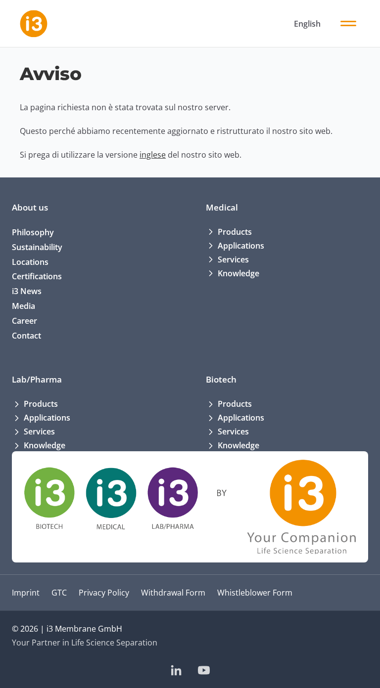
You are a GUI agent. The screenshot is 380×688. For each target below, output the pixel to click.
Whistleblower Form (254, 592)
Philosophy (33, 232)
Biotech (221, 379)
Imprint (26, 592)
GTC (59, 592)
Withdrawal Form (173, 592)
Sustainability (37, 247)
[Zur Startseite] (34, 23)
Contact (26, 335)
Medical (222, 207)
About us (30, 207)
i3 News (27, 291)
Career (24, 320)
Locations (30, 262)
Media (23, 306)
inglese (153, 154)
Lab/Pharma (37, 379)
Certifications (37, 276)
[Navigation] (348, 24)
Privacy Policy (104, 592)
